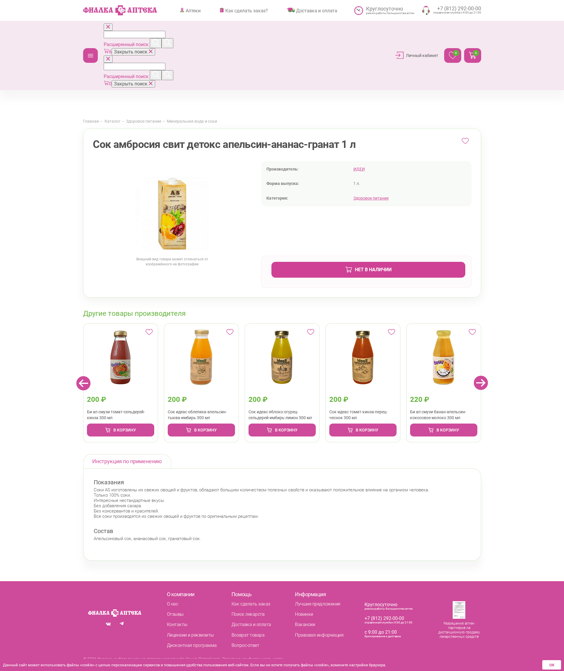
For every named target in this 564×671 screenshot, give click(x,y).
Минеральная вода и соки (192, 121)
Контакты (177, 624)
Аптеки (193, 10)
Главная (91, 121)
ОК (551, 665)
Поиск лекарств (247, 614)
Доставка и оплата (316, 10)
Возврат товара (247, 635)
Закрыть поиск (131, 52)
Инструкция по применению (127, 461)
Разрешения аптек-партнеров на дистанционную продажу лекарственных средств (459, 630)
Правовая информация (319, 635)
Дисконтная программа (192, 645)
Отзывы (175, 614)
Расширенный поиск (127, 44)
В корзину (124, 430)
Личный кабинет (422, 55)
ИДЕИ (359, 169)
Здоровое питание (143, 121)
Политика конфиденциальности (252, 659)
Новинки (304, 614)
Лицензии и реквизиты (190, 635)
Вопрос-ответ (245, 645)
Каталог (90, 55)
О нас (172, 604)
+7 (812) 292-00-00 (384, 618)
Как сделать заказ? (246, 10)
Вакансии (305, 624)
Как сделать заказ (250, 604)
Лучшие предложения (317, 604)
